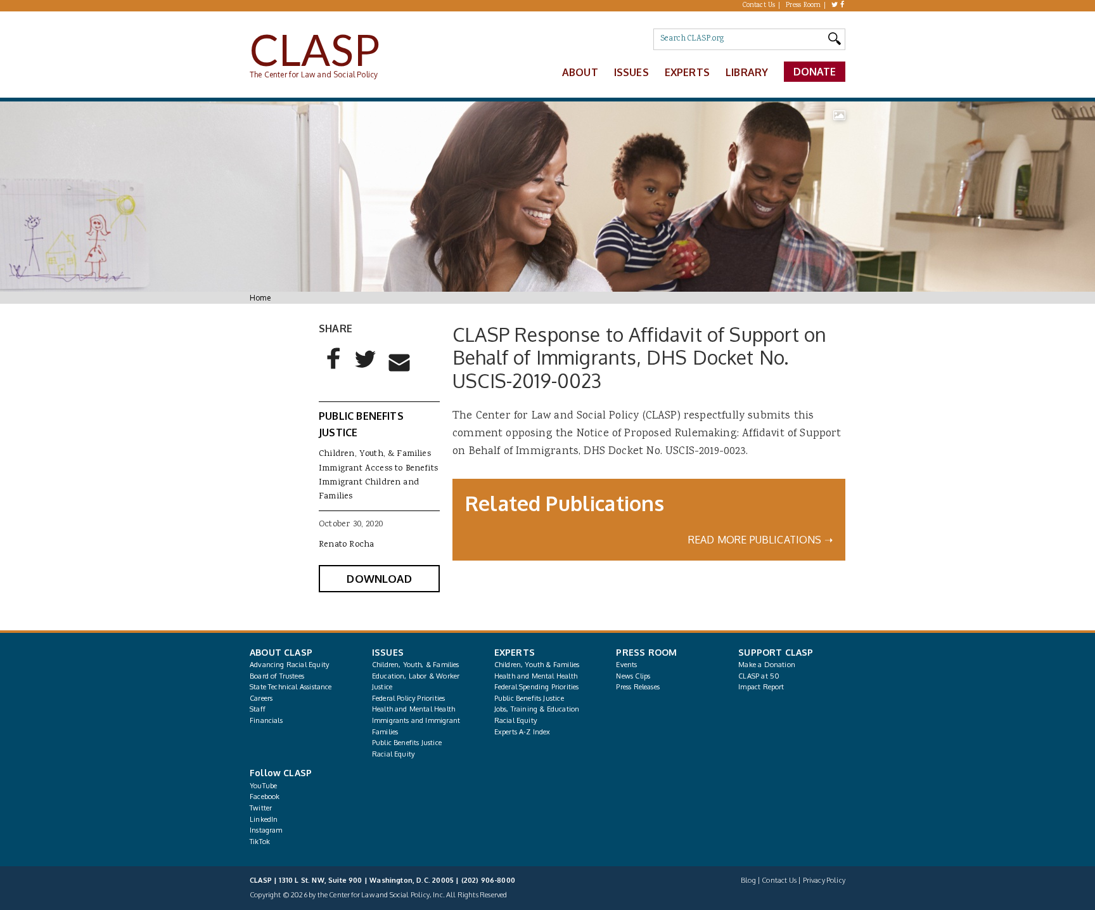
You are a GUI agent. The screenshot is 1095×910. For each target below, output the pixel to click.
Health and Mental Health (413, 709)
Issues (631, 72)
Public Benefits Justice (407, 742)
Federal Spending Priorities (536, 686)
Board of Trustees (277, 676)
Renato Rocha (346, 544)
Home (260, 297)
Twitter (261, 807)
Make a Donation (766, 664)
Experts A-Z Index (522, 731)
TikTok (260, 841)
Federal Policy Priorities (408, 698)
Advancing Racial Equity (289, 664)
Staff (258, 709)
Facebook (264, 796)
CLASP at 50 (758, 676)
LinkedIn (264, 819)
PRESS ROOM (646, 652)
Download (379, 578)
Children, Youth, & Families (375, 454)
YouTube (263, 785)
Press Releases (637, 686)
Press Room (803, 6)
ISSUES (388, 652)
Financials (266, 720)
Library (747, 72)
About (580, 72)
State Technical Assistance (291, 686)
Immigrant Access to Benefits (378, 468)
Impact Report (761, 686)
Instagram (266, 830)
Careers (261, 698)
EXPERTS (514, 652)
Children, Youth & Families (537, 664)
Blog (748, 880)
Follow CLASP (281, 772)
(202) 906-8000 (488, 880)
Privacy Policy (824, 880)
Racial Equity (393, 754)
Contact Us (759, 6)
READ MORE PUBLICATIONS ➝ (760, 539)
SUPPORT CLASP (775, 652)
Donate (814, 71)
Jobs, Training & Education (537, 709)
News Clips (633, 676)
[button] (334, 369)
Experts (687, 72)
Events (626, 664)
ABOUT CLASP (281, 652)
